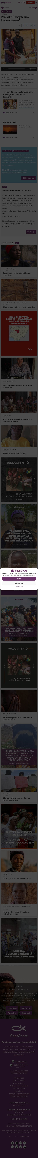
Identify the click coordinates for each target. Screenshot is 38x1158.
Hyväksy (19, 578)
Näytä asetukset (19, 583)
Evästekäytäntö (19, 586)
